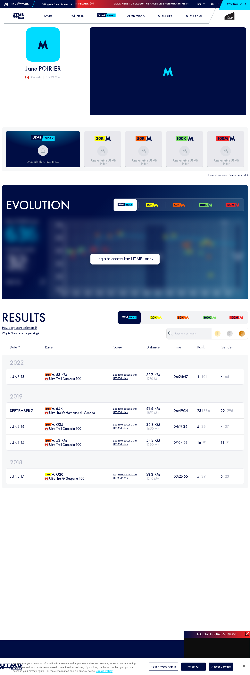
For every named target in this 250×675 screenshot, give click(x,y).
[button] (56, 4)
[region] (125, 666)
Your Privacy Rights (163, 666)
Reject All (193, 666)
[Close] (243, 666)
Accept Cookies (221, 666)
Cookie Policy (104, 671)
